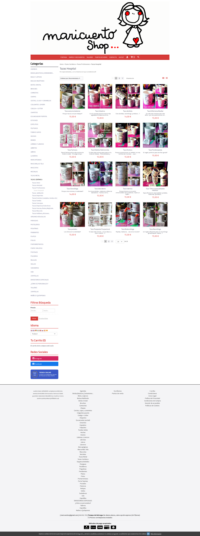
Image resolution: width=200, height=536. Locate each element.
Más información (156, 534)
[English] (31, 331)
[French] (34, 331)
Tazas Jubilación (37, 193)
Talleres (90, 57)
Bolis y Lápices (36, 77)
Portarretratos (37, 244)
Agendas (34, 69)
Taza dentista (127, 111)
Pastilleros (35, 224)
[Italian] (38, 331)
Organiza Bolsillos (38, 217)
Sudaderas (35, 268)
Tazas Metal (35, 175)
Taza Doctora (127, 150)
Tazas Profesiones (38, 188)
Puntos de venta (101, 57)
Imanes (33, 140)
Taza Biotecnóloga (127, 229)
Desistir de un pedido (152, 403)
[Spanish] (45, 331)
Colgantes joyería (38, 104)
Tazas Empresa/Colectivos (41, 206)
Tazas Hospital (39, 190)
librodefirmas (49, 396)
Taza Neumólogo (155, 229)
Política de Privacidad (152, 398)
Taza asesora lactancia (72, 111)
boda (39, 391)
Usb (32, 272)
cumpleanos (52, 391)
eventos (35, 393)
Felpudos (34, 128)
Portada (64, 57)
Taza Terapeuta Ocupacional (100, 229)
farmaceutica (49, 393)
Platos (33, 236)
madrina (56, 396)
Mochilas (34, 172)
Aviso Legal (152, 396)
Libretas (34, 148)
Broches (34, 89)
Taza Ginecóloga (72, 188)
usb (58, 398)
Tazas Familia (36, 201)
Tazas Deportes (37, 195)
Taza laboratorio (100, 188)
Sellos (33, 264)
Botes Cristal (36, 85)
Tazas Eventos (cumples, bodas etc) (44, 198)
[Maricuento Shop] (100, 28)
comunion (45, 391)
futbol (61, 393)
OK (148, 534)
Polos (33, 240)
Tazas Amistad (37, 185)
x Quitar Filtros (44, 318)
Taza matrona (127, 188)
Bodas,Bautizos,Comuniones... (42, 73)
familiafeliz (41, 393)
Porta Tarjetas (36, 248)
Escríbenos (118, 391)
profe (43, 398)
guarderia (35, 396)
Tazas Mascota (37, 211)
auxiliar (35, 391)
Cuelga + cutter (37, 108)
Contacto (113, 57)
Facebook (38, 364)
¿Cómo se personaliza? (39, 284)
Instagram (38, 358)
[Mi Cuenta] (127, 57)
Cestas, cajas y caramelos (41, 101)
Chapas (33, 97)
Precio (33, 308)
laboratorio (42, 396)
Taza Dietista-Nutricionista (100, 150)
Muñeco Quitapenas (38, 295)
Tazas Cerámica (36, 179)
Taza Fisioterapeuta (155, 150)
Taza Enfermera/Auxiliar (155, 111)
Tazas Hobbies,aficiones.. (41, 213)
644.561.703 (83, 515)
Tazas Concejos (37, 203)
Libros (33, 152)
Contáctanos (152, 393)
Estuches (34, 120)
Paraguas (34, 221)
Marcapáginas (36, 160)
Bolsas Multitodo (37, 81)
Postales (34, 252)
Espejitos (34, 124)
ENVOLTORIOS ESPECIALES (40, 280)
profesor (47, 398)
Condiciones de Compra (152, 401)
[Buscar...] (138, 57)
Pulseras (34, 256)
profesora (53, 398)
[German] (36, 331)
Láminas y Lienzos (37, 144)
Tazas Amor (36, 183)
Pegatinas (34, 228)
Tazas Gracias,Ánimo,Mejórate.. (43, 208)
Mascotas (34, 168)
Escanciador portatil (39, 116)
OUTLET (121, 57)
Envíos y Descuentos (77, 57)
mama (61, 396)
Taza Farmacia (72, 150)
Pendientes (35, 232)
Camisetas (34, 93)
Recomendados (74, 78)
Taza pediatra (72, 229)
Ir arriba (152, 391)
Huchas (33, 136)
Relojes (34, 260)
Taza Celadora (100, 111)
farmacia (56, 393)
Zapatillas (35, 276)
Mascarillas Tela (37, 164)
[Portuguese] (40, 331)
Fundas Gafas (36, 132)
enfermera (59, 391)
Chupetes (34, 112)
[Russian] (42, 331)
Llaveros (34, 156)
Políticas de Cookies (152, 406)
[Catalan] (47, 331)
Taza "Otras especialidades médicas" (155, 189)
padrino (39, 398)
